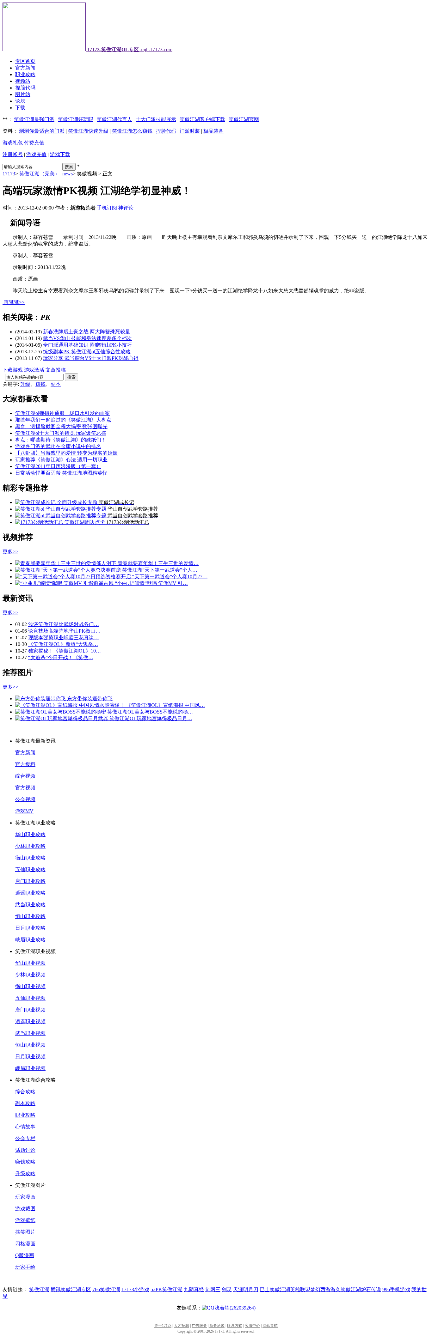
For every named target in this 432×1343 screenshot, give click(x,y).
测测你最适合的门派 (42, 131)
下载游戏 (13, 370)
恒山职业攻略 (30, 916)
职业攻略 (25, 74)
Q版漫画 (24, 1255)
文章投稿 (56, 370)
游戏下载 (60, 154)
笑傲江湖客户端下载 (202, 119)
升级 (25, 384)
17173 (9, 173)
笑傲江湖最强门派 (34, 119)
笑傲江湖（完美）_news (46, 173)
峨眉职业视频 (30, 1068)
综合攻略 (25, 1091)
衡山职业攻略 (30, 857)
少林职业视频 (30, 974)
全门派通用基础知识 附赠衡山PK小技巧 (87, 345)
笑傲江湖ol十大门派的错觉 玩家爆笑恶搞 (60, 433)
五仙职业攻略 (30, 869)
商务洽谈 (217, 1325)
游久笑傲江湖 (345, 1289)
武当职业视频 (30, 1033)
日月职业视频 (30, 1056)
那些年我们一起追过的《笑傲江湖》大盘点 (63, 419)
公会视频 (25, 799)
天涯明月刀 (245, 1289)
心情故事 (25, 1126)
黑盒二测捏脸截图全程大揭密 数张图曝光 (61, 426)
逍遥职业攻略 (30, 893)
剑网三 (212, 1289)
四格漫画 (25, 1243)
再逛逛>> (14, 302)
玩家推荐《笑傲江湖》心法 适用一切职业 (61, 459)
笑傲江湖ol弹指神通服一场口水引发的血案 (62, 413)
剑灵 (227, 1289)
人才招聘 (181, 1325)
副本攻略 (25, 1103)
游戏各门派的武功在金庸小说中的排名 (58, 446)
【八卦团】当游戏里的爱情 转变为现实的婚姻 (66, 453)
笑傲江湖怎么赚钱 (132, 131)
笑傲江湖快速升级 (88, 131)
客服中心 (252, 1325)
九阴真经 (194, 1289)
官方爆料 (25, 764)
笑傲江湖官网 (244, 119)
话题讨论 (25, 1150)
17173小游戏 (135, 1289)
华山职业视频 (30, 963)
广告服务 (199, 1325)
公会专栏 (25, 1138)
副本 (56, 384)
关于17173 (162, 1325)
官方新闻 (25, 67)
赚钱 (40, 384)
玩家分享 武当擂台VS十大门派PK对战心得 (91, 358)
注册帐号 (13, 154)
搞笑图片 (25, 1232)
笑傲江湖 (39, 1289)
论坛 (20, 101)
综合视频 (25, 776)
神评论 (125, 207)
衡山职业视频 (30, 986)
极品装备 (213, 131)
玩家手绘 (25, 1267)
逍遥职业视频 (30, 1021)
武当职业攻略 (30, 904)
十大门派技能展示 (156, 119)
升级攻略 (25, 1173)
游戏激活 (34, 370)
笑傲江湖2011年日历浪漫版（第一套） (58, 466)
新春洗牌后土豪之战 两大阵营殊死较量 (86, 331)
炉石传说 (371, 1289)
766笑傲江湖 (106, 1289)
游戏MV (24, 811)
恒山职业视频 (30, 1045)
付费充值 (34, 142)
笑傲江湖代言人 (114, 119)
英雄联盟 (300, 1289)
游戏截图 (25, 1208)
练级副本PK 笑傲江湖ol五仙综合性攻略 (87, 351)
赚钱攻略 (25, 1161)
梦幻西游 (320, 1289)
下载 (20, 107)
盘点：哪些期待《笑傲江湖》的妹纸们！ (60, 439)
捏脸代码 (25, 87)
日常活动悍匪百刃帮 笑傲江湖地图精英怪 (61, 473)
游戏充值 (36, 154)
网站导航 (270, 1325)
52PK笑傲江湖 (166, 1289)
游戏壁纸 (25, 1220)
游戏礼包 (13, 142)
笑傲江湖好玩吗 (75, 119)
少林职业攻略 (30, 846)
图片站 (22, 94)
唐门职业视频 (30, 1009)
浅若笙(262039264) (235, 1307)
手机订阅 (107, 207)
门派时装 (190, 131)
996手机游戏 (396, 1289)
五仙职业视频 (30, 998)
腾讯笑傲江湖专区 (71, 1289)
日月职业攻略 (30, 928)
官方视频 (25, 787)
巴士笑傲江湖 (275, 1289)
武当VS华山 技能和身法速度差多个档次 (87, 338)
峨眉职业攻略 (30, 939)
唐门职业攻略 (30, 881)
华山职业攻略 (30, 834)
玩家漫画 (25, 1197)
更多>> (10, 551)
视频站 (22, 81)
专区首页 (25, 61)
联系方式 (234, 1325)
